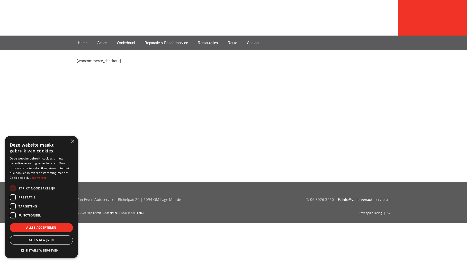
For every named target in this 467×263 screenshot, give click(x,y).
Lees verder (38, 178)
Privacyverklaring (370, 213)
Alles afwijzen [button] (41, 240)
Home (83, 43)
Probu (139, 213)
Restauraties (208, 43)
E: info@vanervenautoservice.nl (364, 199)
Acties (102, 43)
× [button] (72, 141)
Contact (253, 43)
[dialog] (41, 197)
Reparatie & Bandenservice (166, 43)
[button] (41, 250)
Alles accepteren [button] (41, 227)
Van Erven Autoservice (114, 16)
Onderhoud (126, 43)
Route (232, 43)
